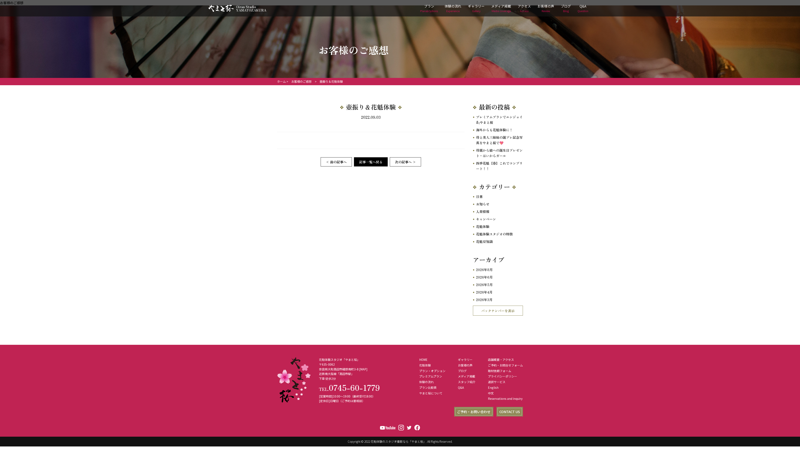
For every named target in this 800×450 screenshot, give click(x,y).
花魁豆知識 (484, 241)
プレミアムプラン (430, 376)
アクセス (524, 8)
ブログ (566, 8)
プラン (429, 8)
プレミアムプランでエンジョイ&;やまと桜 (499, 119)
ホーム (281, 81)
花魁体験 (482, 226)
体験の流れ (453, 8)
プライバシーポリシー (502, 376)
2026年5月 (484, 284)
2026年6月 (484, 277)
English (493, 387)
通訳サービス (496, 382)
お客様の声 (546, 8)
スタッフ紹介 (466, 382)
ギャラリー (476, 8)
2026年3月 (484, 299)
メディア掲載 (501, 8)
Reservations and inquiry (505, 398)
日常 (479, 196)
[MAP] (363, 369)
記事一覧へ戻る (370, 161)
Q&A (583, 8)
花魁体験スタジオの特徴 (494, 233)
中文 (491, 393)
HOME (423, 360)
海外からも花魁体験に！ (494, 129)
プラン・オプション (432, 371)
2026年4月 (484, 292)
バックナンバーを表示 (498, 310)
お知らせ (482, 203)
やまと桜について (430, 393)
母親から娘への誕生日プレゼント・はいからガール (499, 153)
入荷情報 (482, 211)
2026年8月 (484, 269)
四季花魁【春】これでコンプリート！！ (499, 166)
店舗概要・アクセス (501, 360)
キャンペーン (486, 218)
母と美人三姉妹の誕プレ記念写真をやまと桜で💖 (499, 140)
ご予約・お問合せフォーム (505, 365)
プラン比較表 (428, 387)
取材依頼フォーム (499, 371)
